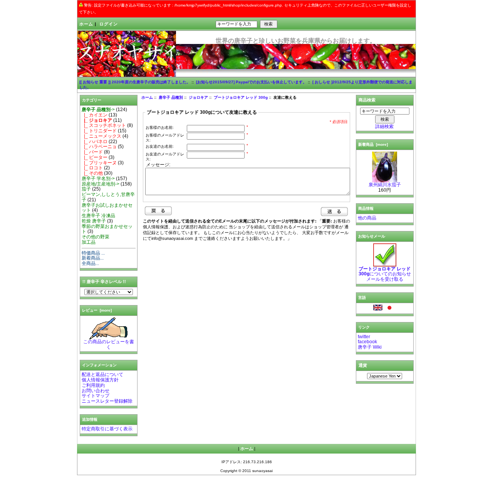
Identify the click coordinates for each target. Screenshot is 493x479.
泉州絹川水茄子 (385, 184)
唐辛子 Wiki (370, 347)
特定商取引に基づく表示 (107, 429)
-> (98, 109)
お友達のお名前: (160, 146)
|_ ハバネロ (94, 141)
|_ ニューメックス (101, 136)
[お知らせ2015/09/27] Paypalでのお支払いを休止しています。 (251, 82)
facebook (367, 341)
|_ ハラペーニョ (99, 146)
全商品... (90, 263)
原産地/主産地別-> (100, 184)
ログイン (108, 24)
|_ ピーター (94, 157)
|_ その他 (92, 173)
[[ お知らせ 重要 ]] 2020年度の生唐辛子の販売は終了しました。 (134, 82)
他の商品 (367, 218)
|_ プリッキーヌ (99, 162)
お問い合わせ (95, 390)
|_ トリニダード (99, 130)
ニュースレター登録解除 (107, 401)
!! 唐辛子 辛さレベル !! (104, 281)
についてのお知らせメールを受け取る (385, 274)
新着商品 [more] (373, 144)
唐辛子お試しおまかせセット (107, 207)
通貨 (363, 365)
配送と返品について (102, 374)
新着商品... (93, 258)
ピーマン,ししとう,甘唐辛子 (108, 197)
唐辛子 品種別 (171, 97)
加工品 (89, 242)
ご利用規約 (93, 385)
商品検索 (367, 100)
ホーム (86, 24)
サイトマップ (95, 395)
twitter (364, 336)
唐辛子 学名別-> (98, 178)
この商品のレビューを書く (108, 344)
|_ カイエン (94, 115)
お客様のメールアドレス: (165, 137)
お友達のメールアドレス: (165, 156)
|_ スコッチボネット (104, 125)
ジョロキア (198, 97)
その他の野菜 (95, 237)
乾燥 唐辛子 (94, 221)
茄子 (86, 189)
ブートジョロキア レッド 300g (241, 97)
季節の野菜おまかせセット (107, 229)
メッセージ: (158, 164)
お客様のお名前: (160, 127)
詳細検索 (384, 126)
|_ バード (92, 152)
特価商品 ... (93, 253)
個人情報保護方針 (100, 380)
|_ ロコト (92, 167)
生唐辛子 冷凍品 (98, 215)
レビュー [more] (97, 310)
